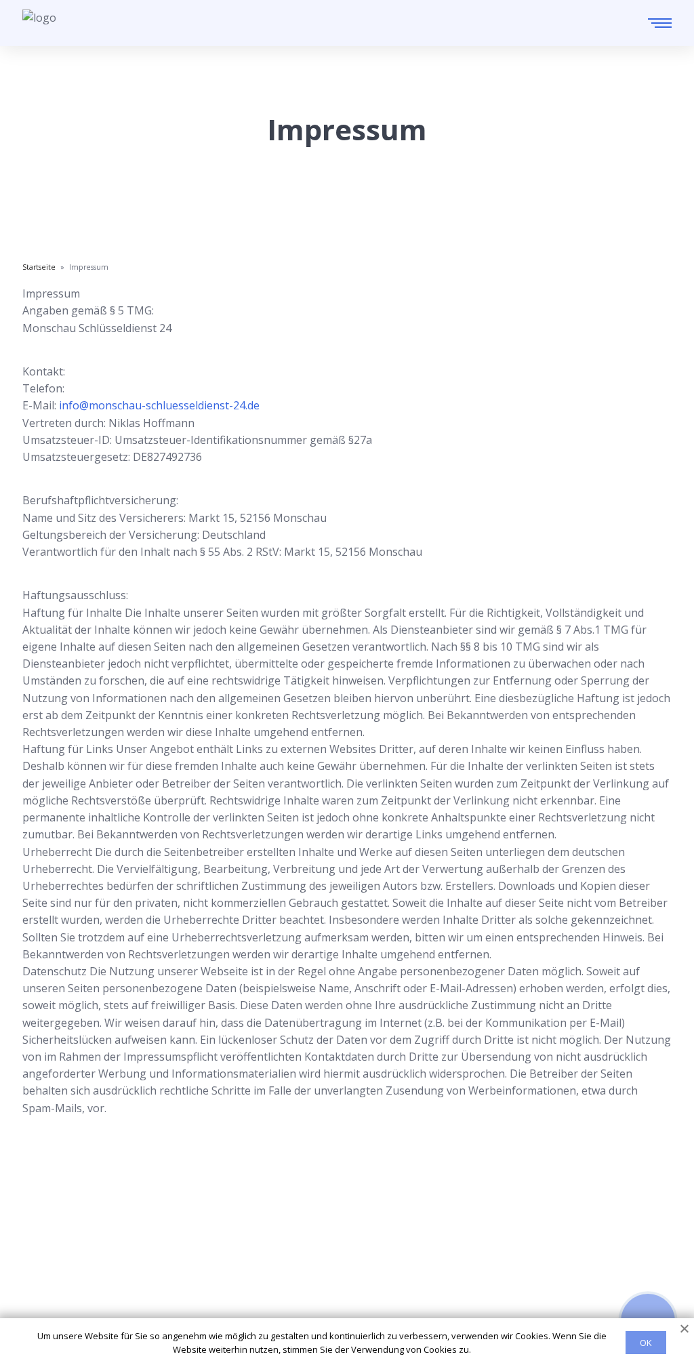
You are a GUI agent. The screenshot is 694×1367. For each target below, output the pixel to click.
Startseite (344, 1219)
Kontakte (343, 1263)
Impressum (348, 1307)
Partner (339, 1285)
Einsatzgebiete (357, 1241)
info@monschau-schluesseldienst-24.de (159, 405)
